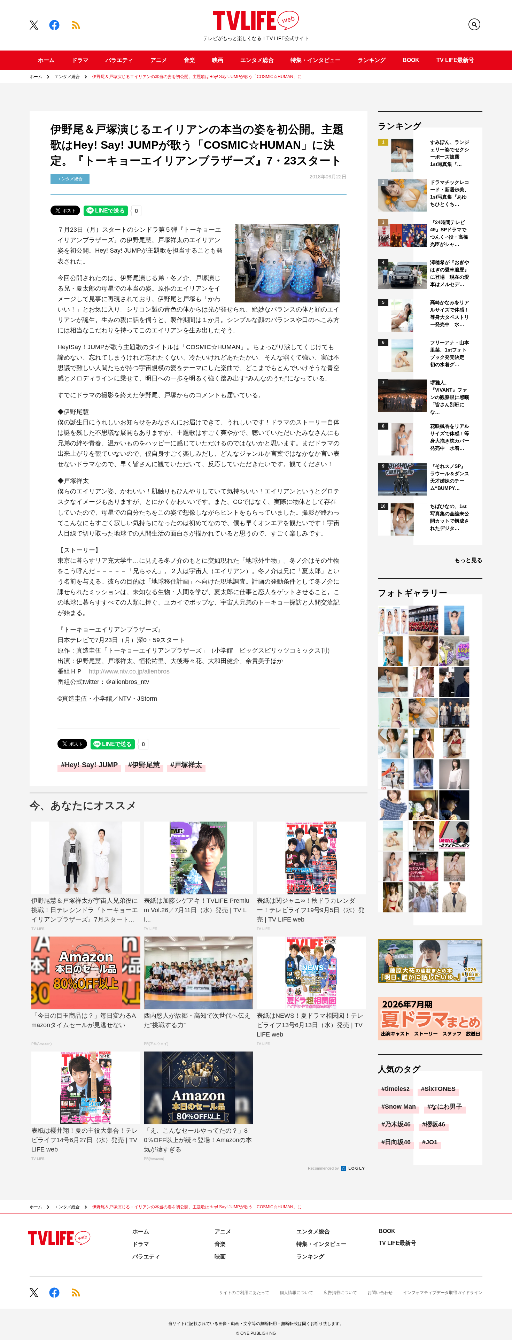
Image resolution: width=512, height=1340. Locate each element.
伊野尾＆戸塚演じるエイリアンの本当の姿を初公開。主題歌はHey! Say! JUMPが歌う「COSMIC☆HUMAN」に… (199, 76)
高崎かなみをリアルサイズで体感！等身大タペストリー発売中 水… (449, 313)
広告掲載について (340, 1292)
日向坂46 (398, 1142)
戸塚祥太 (188, 765)
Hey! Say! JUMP (91, 765)
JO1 (431, 1142)
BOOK (411, 60)
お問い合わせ (380, 1292)
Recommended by (324, 1168)
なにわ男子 (446, 1106)
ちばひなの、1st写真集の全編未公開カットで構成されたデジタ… (449, 517)
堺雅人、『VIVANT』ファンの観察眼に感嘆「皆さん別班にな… (449, 397)
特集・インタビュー (315, 60)
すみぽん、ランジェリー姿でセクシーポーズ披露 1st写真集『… (449, 153)
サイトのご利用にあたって (244, 1292)
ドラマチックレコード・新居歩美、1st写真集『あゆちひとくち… (449, 193)
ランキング (372, 60)
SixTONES (440, 1088)
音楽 (189, 60)
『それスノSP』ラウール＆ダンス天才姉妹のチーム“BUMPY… (449, 477)
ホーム (46, 60)
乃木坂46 (398, 1124)
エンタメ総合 (257, 60)
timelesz (397, 1088)
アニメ (158, 60)
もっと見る (468, 560)
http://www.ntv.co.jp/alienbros (129, 671)
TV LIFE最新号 (455, 60)
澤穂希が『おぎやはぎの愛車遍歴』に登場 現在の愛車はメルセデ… (449, 273)
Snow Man (400, 1106)
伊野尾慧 (146, 765)
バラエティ (119, 60)
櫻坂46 (435, 1124)
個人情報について (296, 1292)
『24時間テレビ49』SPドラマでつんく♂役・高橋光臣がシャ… (449, 233)
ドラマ (80, 60)
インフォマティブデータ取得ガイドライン (442, 1292)
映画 (217, 60)
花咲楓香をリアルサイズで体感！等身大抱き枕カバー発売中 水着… (449, 437)
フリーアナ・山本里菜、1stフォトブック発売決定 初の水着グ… (449, 353)
